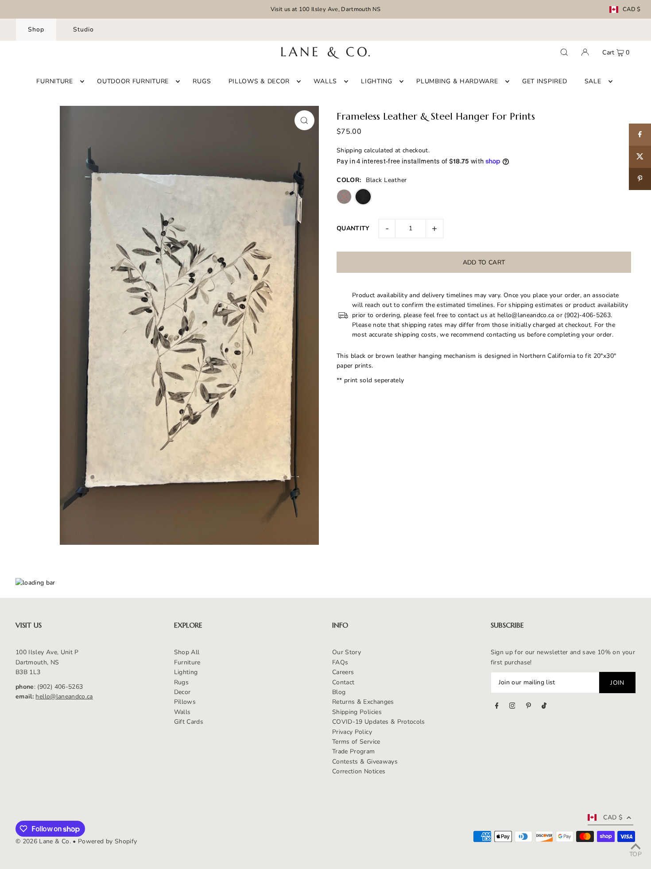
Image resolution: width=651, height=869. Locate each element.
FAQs (340, 662)
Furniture (187, 662)
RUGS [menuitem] (202, 81)
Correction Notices (358, 771)
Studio (83, 29)
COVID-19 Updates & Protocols (378, 722)
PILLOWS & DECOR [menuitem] (259, 81)
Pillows (185, 702)
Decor (182, 692)
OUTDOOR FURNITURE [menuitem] (133, 81)
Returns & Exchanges (363, 702)
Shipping (349, 150)
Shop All (187, 652)
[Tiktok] (544, 707)
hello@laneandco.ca (64, 696)
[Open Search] (564, 52)
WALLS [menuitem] (325, 81)
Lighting (186, 672)
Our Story (346, 652)
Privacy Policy (352, 732)
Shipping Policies (357, 712)
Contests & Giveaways (365, 761)
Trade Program (353, 751)
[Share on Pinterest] (640, 179)
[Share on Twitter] (640, 157)
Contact (343, 682)
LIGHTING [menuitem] (376, 81)
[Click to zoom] (304, 120)
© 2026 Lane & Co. (43, 841)
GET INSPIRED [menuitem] (544, 81)
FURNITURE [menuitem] (54, 81)
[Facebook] (497, 707)
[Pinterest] (528, 707)
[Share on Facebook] (640, 135)
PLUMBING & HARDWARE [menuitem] (457, 81)
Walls (182, 712)
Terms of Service (356, 741)
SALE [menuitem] (593, 81)
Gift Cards (189, 722)
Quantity (353, 228)
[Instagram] (512, 707)
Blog (338, 692)
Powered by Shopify (107, 841)
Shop (36, 29)
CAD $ (632, 9)
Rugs (181, 682)
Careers (343, 672)
